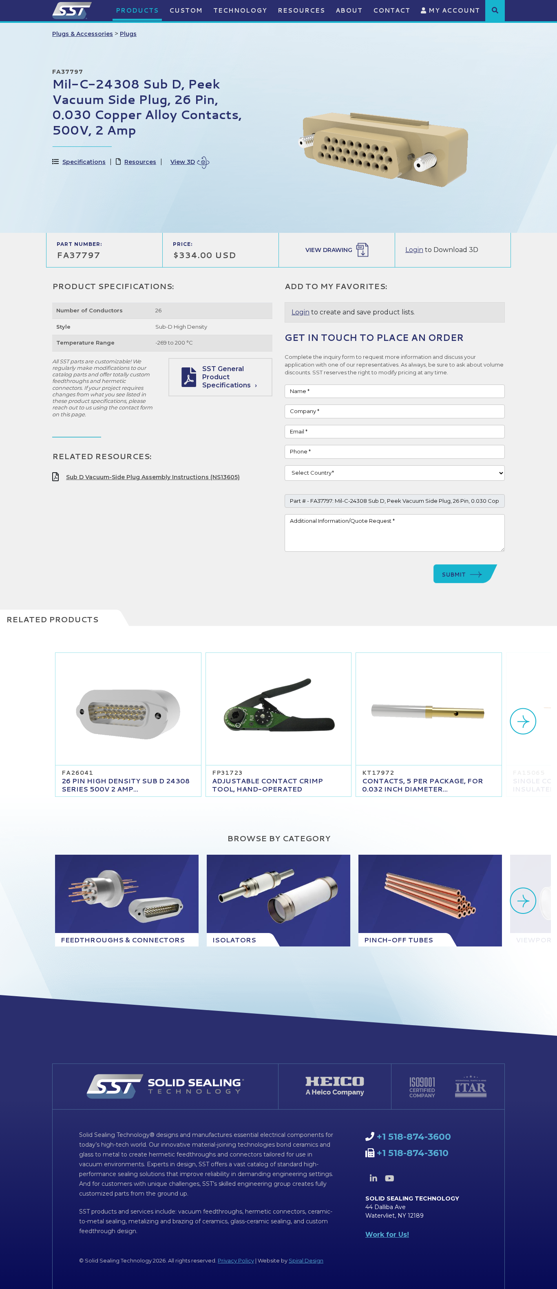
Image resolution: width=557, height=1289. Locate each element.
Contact (391, 10)
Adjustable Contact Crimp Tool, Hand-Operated (267, 785)
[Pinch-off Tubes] (430, 900)
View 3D (182, 162)
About (349, 10)
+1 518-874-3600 (414, 1136)
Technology (240, 10)
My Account (453, 10)
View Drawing (328, 250)
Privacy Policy (236, 1260)
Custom (186, 10)
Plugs (128, 34)
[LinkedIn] (373, 1178)
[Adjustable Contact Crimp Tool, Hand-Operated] (278, 709)
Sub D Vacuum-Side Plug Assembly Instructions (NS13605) (153, 477)
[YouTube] (389, 1178)
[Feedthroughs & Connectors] (127, 900)
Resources (301, 10)
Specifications (84, 162)
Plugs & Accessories (82, 34)
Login (414, 250)
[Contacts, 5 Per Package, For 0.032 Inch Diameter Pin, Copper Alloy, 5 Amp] (429, 709)
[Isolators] (278, 900)
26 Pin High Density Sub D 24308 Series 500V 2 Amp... (126, 785)
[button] (495, 10)
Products (137, 10)
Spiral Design (306, 1260)
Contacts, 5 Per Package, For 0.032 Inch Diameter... (422, 785)
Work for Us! (387, 1234)
